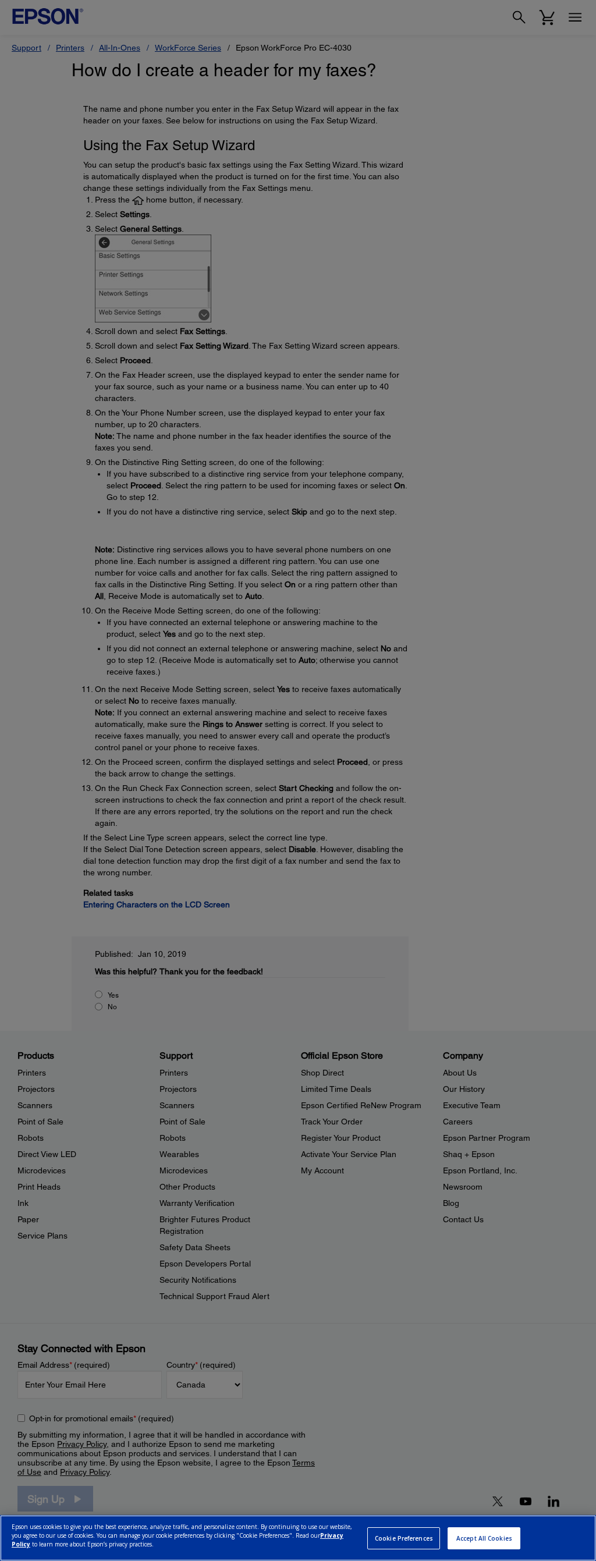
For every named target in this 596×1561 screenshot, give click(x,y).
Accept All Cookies (484, 1538)
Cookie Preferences (404, 1538)
